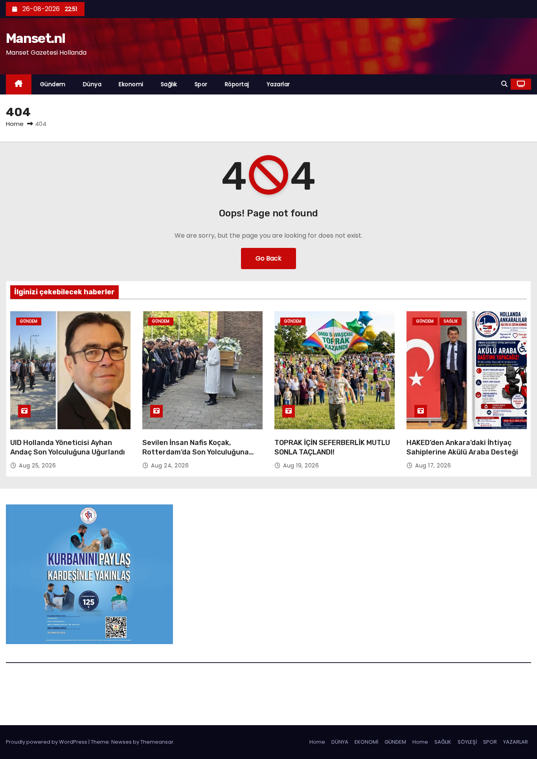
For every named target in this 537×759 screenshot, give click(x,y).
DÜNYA (339, 742)
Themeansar (156, 742)
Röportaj (237, 84)
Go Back (268, 258)
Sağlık (169, 84)
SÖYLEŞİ (467, 742)
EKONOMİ (366, 742)
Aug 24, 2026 (170, 465)
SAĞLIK (442, 742)
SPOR (490, 742)
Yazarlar (278, 84)
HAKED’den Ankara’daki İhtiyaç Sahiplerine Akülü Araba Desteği (462, 447)
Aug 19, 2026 (301, 465)
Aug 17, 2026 (433, 465)
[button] (504, 84)
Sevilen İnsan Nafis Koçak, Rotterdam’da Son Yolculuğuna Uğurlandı (195, 452)
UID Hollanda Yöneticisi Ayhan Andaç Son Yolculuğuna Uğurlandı (67, 447)
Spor (201, 84)
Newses (121, 742)
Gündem (53, 84)
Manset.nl (35, 38)
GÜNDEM (395, 742)
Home (15, 124)
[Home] (18, 84)
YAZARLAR (515, 742)
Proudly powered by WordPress (47, 742)
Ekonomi (131, 84)
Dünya (92, 84)
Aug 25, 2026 (37, 465)
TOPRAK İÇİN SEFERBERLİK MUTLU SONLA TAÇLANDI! (332, 447)
